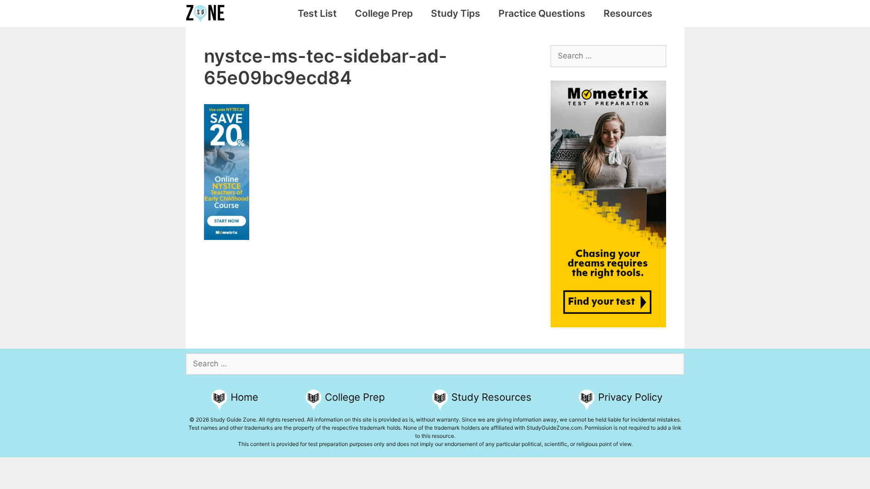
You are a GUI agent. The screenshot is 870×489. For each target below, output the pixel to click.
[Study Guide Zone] (207, 13)
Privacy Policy (630, 397)
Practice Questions (541, 13)
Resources (628, 13)
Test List (317, 13)
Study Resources (491, 397)
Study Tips (455, 13)
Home (244, 397)
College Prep (384, 13)
